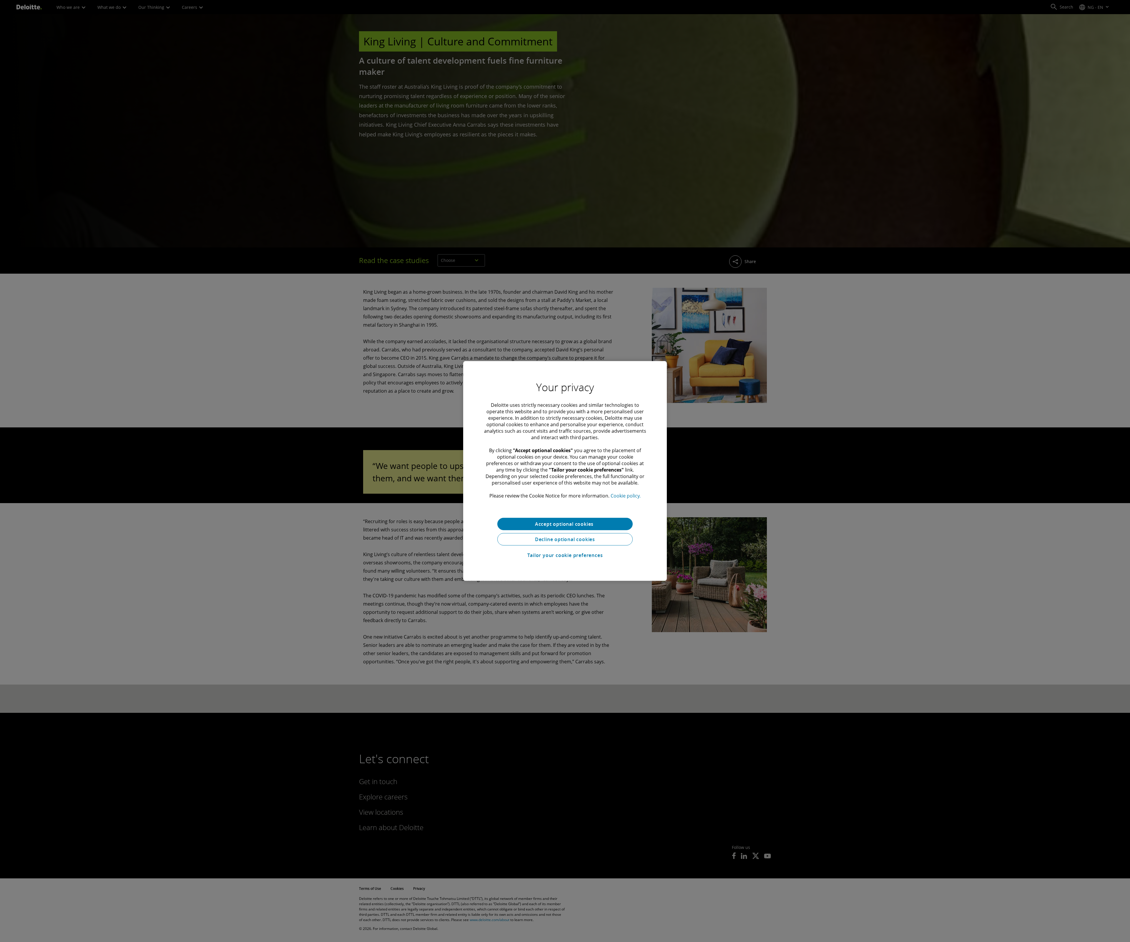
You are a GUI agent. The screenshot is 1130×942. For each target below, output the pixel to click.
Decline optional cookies (565, 539)
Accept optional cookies (565, 524)
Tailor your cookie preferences (565, 555)
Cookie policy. (626, 496)
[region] (565, 471)
